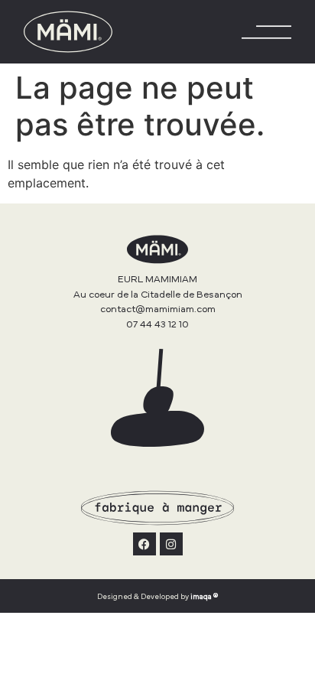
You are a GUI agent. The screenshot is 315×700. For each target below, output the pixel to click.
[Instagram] (171, 543)
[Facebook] (144, 543)
